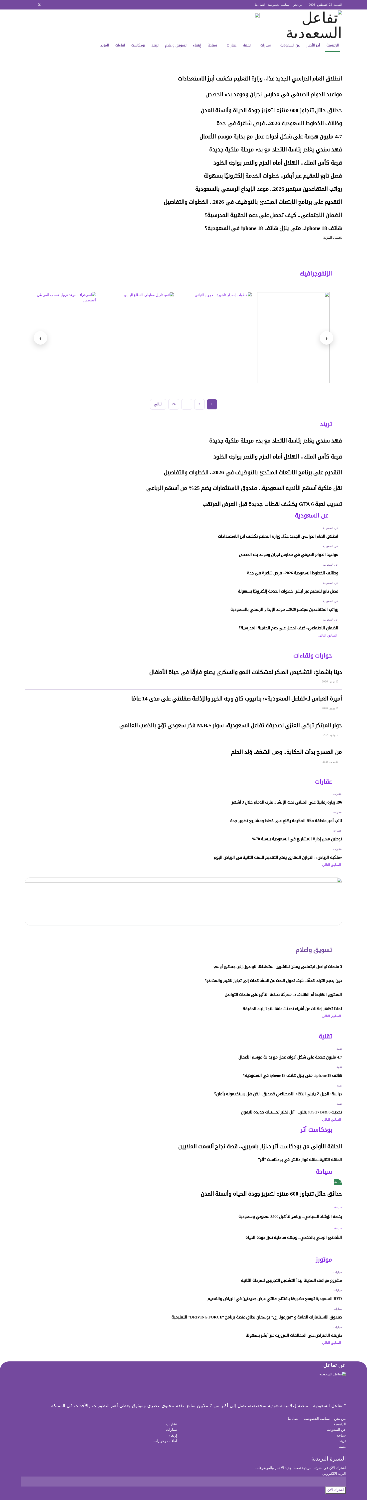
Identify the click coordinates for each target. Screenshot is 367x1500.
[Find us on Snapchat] (32, 4)
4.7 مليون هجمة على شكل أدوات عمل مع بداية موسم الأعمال (270, 137)
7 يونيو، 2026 (331, 734)
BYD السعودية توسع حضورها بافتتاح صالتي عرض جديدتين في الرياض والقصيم (274, 1298)
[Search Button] (59, 45)
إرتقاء (197, 45)
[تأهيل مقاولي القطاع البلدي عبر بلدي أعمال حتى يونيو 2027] (137, 337)
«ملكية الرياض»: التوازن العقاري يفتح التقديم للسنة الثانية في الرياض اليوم (278, 857)
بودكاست (138, 45)
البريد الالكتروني (334, 1474)
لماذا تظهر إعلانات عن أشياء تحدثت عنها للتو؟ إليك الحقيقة (292, 1009)
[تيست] (293, 337)
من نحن (297, 4)
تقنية (247, 45)
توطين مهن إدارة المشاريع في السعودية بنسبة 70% (297, 839)
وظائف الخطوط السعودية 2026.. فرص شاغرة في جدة (279, 123)
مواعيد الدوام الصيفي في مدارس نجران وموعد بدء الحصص (273, 94)
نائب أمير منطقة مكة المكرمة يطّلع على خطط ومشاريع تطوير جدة (286, 821)
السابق (332, 635)
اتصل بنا (260, 4)
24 (174, 404)
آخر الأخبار (313, 45)
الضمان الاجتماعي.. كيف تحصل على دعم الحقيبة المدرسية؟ (273, 215)
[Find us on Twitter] (39, 4)
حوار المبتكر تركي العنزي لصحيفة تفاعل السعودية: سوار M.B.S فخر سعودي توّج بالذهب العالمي (230, 725)
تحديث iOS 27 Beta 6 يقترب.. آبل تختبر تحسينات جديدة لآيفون (291, 1112)
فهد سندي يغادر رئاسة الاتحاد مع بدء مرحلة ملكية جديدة (275, 150)
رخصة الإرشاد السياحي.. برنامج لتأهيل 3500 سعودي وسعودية (290, 1216)
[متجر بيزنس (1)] (142, 24)
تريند (155, 45)
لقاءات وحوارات (165, 1441)
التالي (158, 404)
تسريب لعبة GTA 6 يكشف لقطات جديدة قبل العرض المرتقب (272, 504)
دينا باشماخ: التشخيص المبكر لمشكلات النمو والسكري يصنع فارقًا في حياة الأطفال (245, 672)
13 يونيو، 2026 (330, 681)
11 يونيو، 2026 (330, 708)
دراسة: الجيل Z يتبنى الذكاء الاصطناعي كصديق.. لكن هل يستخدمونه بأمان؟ (278, 1094)
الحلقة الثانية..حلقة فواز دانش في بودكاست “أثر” (300, 1159)
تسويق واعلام (175, 45)
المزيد (104, 45)
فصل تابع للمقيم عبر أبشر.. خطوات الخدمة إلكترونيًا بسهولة (273, 176)
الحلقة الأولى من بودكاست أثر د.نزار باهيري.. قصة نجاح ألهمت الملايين (260, 1146)
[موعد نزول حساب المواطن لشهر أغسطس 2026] (59, 337)
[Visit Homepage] (308, 24)
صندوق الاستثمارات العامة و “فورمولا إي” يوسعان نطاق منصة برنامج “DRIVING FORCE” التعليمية (257, 1317)
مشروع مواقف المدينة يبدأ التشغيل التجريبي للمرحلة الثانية (291, 1280)
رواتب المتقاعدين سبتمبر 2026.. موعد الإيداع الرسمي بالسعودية (268, 189)
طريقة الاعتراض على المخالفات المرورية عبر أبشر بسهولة (294, 1335)
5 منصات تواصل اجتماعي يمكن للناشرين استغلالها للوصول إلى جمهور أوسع (277, 966)
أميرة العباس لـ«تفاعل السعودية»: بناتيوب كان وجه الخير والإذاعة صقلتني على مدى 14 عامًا (236, 699)
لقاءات (120, 45)
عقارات (231, 45)
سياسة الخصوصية (279, 4)
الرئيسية (333, 45)
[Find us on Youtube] (26, 4)
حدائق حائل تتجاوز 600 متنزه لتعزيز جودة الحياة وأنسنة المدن (271, 110)
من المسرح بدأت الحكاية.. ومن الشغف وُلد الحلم (286, 752)
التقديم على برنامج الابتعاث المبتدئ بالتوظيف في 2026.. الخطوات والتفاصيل (253, 202)
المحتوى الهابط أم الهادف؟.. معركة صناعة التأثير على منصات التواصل (283, 994)
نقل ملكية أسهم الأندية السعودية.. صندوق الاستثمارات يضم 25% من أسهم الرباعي (244, 488)
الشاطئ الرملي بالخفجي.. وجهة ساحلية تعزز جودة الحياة (293, 1237)
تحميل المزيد (332, 237)
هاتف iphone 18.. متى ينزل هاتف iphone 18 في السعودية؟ (273, 228)
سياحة (212, 45)
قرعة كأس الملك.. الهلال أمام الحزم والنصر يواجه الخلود (277, 163)
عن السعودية (290, 45)
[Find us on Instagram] (45, 4)
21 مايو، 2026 (331, 761)
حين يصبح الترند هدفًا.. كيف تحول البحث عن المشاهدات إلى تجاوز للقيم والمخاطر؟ (273, 980)
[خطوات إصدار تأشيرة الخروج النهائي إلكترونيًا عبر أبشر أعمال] (215, 337)
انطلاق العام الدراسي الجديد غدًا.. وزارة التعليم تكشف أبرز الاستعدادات (260, 79)
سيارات (265, 45)
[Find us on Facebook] (52, 4)
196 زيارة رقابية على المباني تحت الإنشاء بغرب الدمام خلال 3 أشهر (287, 802)
